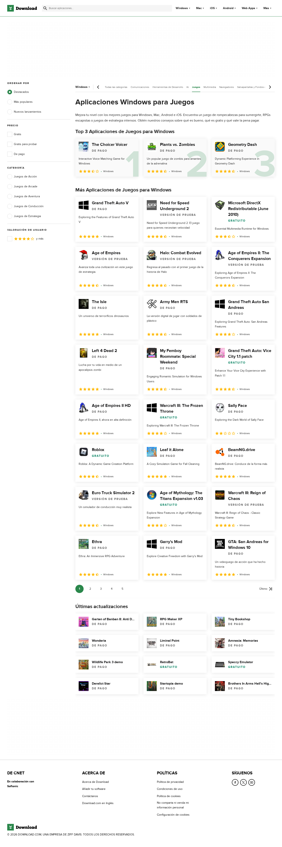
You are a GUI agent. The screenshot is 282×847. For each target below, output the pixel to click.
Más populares (23, 102)
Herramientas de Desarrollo (168, 87)
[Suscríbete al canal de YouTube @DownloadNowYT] (251, 782)
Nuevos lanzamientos (27, 111)
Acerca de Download (95, 782)
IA (187, 87)
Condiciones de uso (169, 789)
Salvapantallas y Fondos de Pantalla (257, 87)
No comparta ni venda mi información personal (173, 805)
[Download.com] (22, 8)
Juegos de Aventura (27, 196)
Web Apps (248, 8)
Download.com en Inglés (98, 803)
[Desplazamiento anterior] (98, 87)
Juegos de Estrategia (27, 216)
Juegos (196, 87)
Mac (199, 8)
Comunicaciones (140, 87)
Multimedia (210, 87)
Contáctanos (90, 796)
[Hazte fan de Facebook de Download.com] (235, 782)
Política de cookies (169, 796)
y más (40, 238)
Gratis (17, 134)
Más (266, 8)
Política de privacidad (170, 782)
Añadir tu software (93, 789)
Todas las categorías (116, 87)
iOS (212, 8)
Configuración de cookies (173, 814)
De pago (19, 154)
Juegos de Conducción (29, 206)
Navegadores (226, 87)
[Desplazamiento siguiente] (270, 87)
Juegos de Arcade (25, 186)
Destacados (21, 92)
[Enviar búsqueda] (45, 8)
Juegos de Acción (25, 176)
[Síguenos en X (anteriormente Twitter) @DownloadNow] (243, 782)
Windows (182, 8)
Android (228, 8)
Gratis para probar (25, 144)
